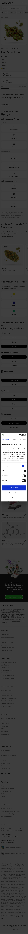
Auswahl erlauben (14, 492)
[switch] (24, 471)
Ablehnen (14, 498)
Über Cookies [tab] (22, 439)
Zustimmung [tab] (5, 439)
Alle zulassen (14, 487)
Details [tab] (14, 439)
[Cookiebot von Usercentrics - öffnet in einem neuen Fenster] (19, 435)
